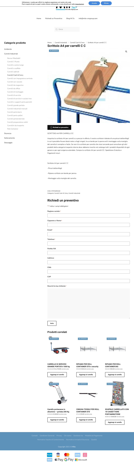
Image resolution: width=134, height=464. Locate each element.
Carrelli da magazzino (15, 85)
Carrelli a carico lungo (15, 65)
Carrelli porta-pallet (15, 115)
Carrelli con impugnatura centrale (20, 78)
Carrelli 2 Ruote (13, 62)
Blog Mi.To (70, 18)
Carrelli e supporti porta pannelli (19, 102)
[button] (126, 51)
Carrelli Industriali (11, 54)
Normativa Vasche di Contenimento (50, 439)
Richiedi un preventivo (60, 127)
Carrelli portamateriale (16, 119)
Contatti (35, 435)
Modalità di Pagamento (93, 435)
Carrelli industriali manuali (17, 109)
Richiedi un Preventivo (53, 18)
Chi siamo (67, 435)
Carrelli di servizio (14, 95)
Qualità (94, 439)
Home (39, 18)
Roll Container (12, 129)
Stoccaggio (8, 143)
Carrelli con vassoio (14, 82)
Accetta (94, 3)
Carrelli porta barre (14, 112)
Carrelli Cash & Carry (15, 75)
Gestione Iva (78, 435)
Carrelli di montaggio (15, 92)
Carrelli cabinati (13, 72)
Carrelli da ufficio (13, 88)
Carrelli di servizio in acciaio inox (19, 98)
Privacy (59, 435)
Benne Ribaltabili (13, 58)
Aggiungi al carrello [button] (57, 374)
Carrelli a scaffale (13, 68)
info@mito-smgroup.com (88, 18)
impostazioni (79, 4)
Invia (52, 323)
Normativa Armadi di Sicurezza (77, 439)
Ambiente (8, 49)
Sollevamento (9, 138)
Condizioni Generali (47, 435)
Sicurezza (7, 133)
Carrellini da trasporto (15, 125)
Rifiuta (106, 3)
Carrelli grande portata (15, 105)
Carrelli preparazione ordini (17, 122)
